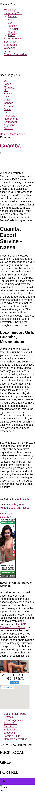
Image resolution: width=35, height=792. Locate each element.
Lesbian (12, 25)
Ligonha (6, 516)
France (8, 93)
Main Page (10, 10)
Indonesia (9, 115)
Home (3, 134)
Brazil (7, 99)
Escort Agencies (13, 38)
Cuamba (10, 146)
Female (12, 16)
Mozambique (17, 134)
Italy (6, 96)
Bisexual (13, 29)
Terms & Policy (12, 735)
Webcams (10, 47)
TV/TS (11, 35)
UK (6, 90)
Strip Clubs (10, 44)
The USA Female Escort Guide (13, 626)
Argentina (9, 125)
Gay (10, 22)
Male (10, 19)
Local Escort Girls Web (13, 60)
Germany (9, 87)
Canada (8, 102)
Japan (7, 84)
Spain (7, 109)
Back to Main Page (15, 713)
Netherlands (11, 118)
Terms (7, 51)
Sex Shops (10, 41)
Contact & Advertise (15, 54)
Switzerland (11, 121)
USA (6, 80)
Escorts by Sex (13, 13)
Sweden (8, 128)
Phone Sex (10, 723)
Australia (9, 106)
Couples (13, 32)
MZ (18, 507)
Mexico (8, 112)
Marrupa (6, 513)
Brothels (9, 716)
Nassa (25, 507)
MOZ (21, 504)
